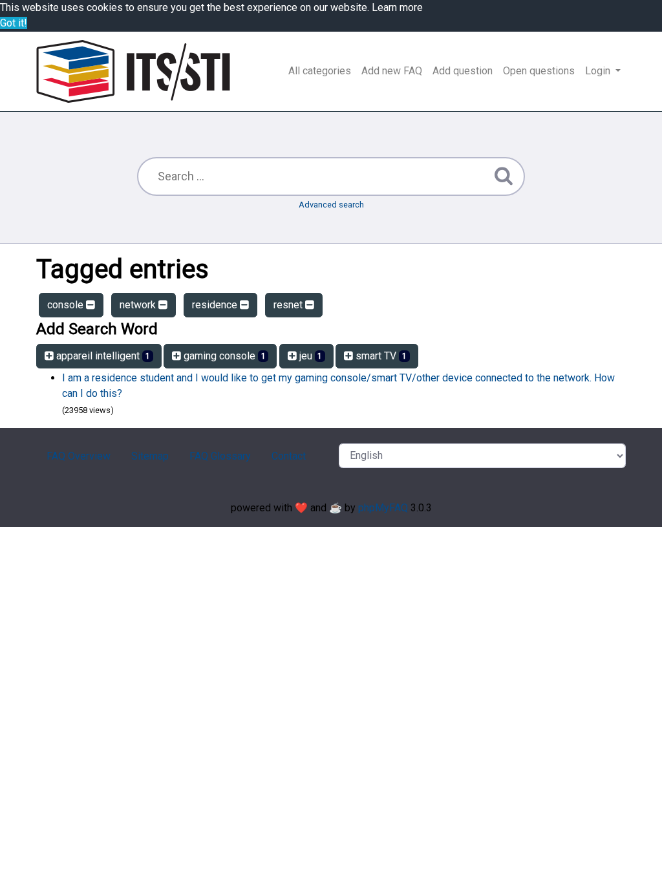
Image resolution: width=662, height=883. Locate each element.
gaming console (223, 356)
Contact (289, 456)
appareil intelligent (102, 356)
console (66, 305)
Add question (462, 71)
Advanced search (331, 204)
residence (216, 305)
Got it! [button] (13, 23)
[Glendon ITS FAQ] (133, 71)
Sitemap (150, 456)
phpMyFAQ (383, 508)
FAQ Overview (79, 456)
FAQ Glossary (220, 456)
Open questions (539, 71)
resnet (289, 305)
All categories (319, 71)
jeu (310, 356)
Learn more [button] (397, 7)
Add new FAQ (391, 71)
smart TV (380, 356)
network (139, 305)
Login (599, 71)
